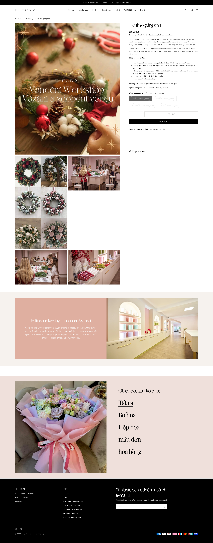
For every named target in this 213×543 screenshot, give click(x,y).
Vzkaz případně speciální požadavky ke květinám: (147, 129)
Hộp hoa (129, 427)
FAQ (65, 497)
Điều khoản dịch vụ (70, 513)
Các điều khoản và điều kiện (73, 501)
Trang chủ (18, 19)
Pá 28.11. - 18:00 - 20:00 (165, 99)
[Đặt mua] (164, 506)
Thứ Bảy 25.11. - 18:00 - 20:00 (143, 106)
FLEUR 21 (24, 534)
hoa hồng (129, 451)
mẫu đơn (129, 439)
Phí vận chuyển (148, 35)
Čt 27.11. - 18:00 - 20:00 (140, 99)
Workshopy (29, 19)
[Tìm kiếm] (186, 10)
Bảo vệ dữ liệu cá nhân (71, 505)
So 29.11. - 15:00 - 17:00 (169, 106)
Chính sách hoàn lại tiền (72, 517)
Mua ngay (163, 122)
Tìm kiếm (66, 493)
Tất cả (125, 402)
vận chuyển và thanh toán (72, 509)
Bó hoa (127, 414)
